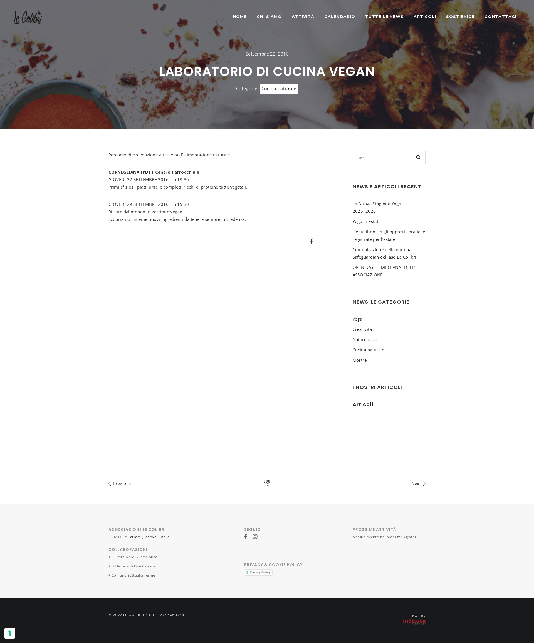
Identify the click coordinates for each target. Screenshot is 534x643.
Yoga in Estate (367, 221)
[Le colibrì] (28, 16)
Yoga (357, 319)
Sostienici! (460, 16)
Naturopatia (365, 339)
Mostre (360, 360)
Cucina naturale (278, 89)
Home (240, 16)
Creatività (362, 329)
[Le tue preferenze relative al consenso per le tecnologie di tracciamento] (9, 633)
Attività (303, 16)
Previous (121, 483)
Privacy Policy (260, 572)
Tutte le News (384, 16)
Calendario (339, 16)
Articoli (425, 16)
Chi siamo (269, 16)
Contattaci (500, 16)
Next (416, 483)
